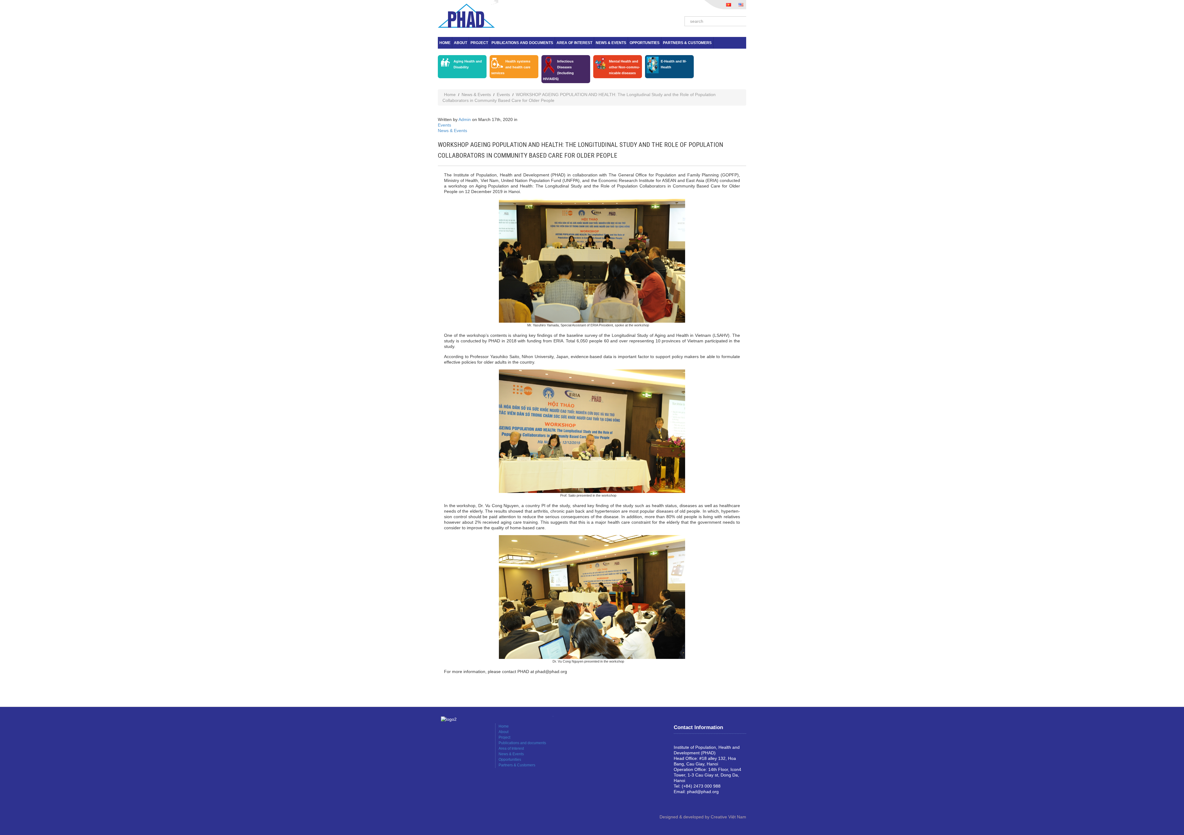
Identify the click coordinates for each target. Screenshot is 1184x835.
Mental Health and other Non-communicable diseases (624, 67)
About (460, 43)
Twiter (698, 802)
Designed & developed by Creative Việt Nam (703, 816)
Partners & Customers (687, 43)
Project (479, 43)
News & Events (611, 43)
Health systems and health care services (510, 67)
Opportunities (645, 43)
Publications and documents (522, 43)
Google (688, 802)
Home (444, 43)
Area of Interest (574, 43)
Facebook (679, 802)
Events (503, 94)
